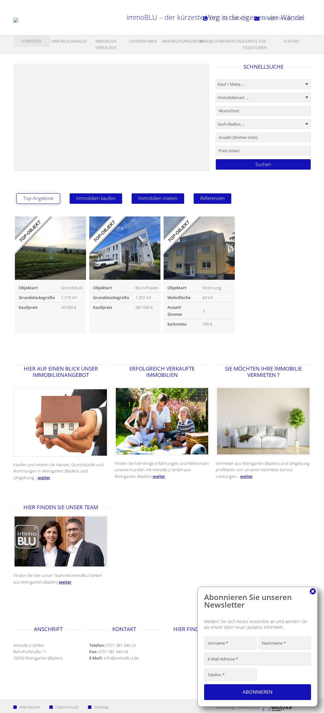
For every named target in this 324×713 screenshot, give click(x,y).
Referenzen (212, 198)
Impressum (29, 707)
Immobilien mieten (158, 198)
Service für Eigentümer (254, 44)
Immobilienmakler (69, 41)
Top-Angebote (38, 198)
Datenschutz (66, 707)
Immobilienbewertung (217, 41)
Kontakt (292, 41)
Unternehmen (143, 41)
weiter (44, 477)
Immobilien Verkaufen (106, 44)
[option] (50, 275)
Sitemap (101, 707)
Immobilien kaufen (95, 198)
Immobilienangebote (180, 41)
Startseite (32, 41)
